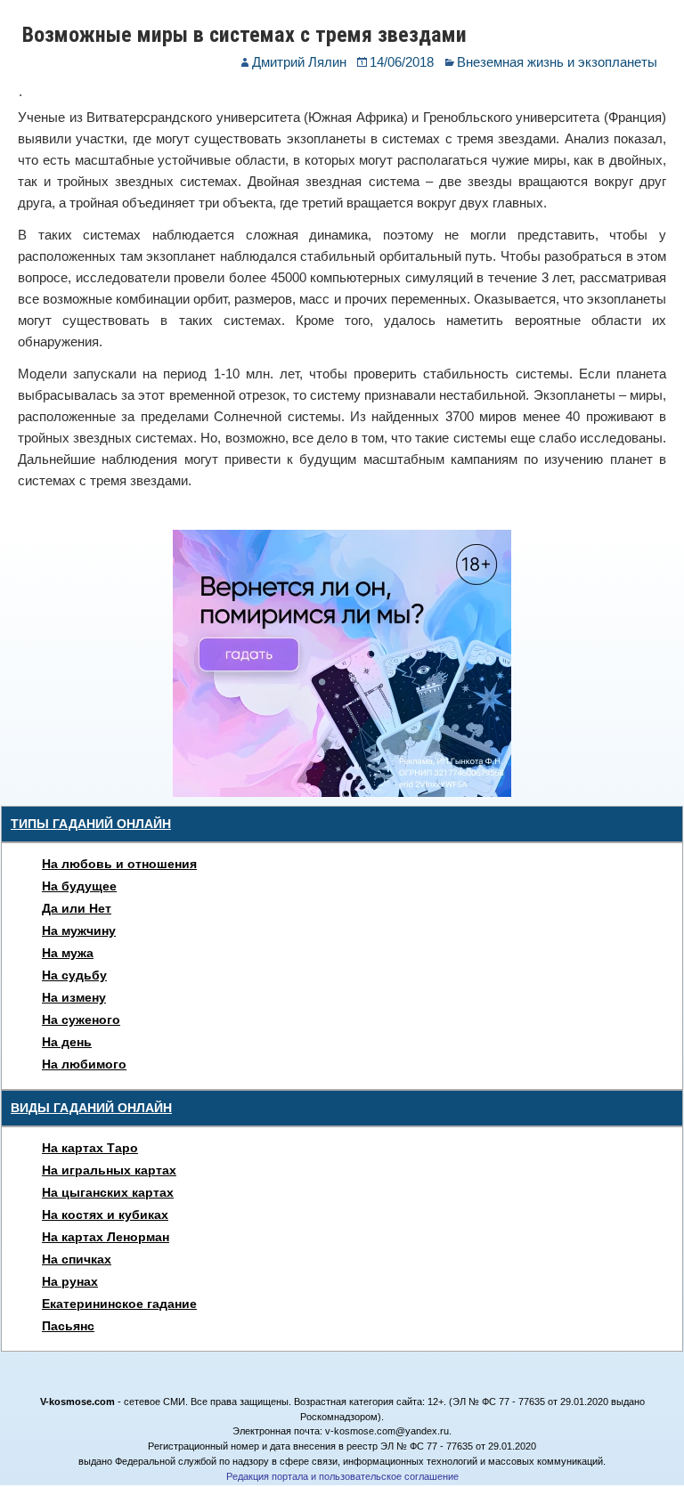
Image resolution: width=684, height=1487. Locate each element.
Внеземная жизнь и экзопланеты (557, 61)
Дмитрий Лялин (299, 61)
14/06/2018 (402, 61)
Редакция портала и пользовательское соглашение (342, 1476)
